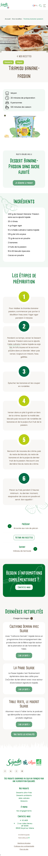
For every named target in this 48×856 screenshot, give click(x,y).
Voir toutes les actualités (24, 734)
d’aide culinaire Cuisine (22, 230)
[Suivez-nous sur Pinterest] (22, 771)
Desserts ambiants (24, 795)
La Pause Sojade (24, 668)
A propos (24, 807)
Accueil (7, 19)
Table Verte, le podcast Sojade (24, 704)
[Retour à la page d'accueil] (4, 6)
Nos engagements (24, 811)
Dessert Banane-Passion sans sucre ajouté (23, 216)
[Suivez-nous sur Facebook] (5, 771)
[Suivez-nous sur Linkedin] (11, 771)
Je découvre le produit (24, 183)
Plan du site (24, 849)
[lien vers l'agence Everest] (29, 838)
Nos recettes (17, 19)
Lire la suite (23, 655)
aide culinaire (14, 344)
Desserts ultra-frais (24, 792)
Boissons (24, 801)
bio (10, 347)
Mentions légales (24, 843)
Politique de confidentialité (24, 846)
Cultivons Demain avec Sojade (24, 628)
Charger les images (21, 618)
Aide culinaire (24, 798)
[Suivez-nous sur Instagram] (16, 771)
